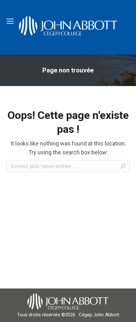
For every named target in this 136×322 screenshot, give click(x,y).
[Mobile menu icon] (10, 21)
